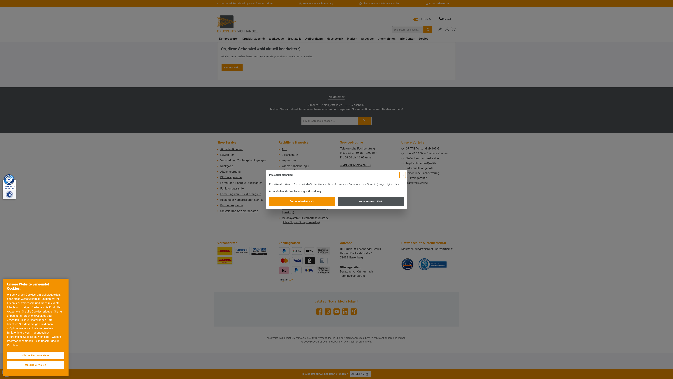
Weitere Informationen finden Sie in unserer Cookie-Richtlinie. (34, 341)
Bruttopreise (302, 201)
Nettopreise (371, 201)
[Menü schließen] (402, 175)
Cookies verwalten (35, 365)
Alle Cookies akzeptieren (36, 355)
